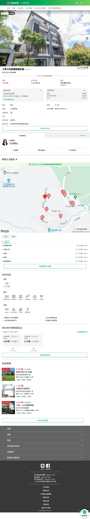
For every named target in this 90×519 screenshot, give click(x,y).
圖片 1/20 (5, 13)
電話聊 (16, 150)
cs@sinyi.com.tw (49, 479)
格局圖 (12, 13)
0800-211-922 (50, 475)
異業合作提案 (46, 508)
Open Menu (81, 3)
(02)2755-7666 (45, 477)
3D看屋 (4, 63)
